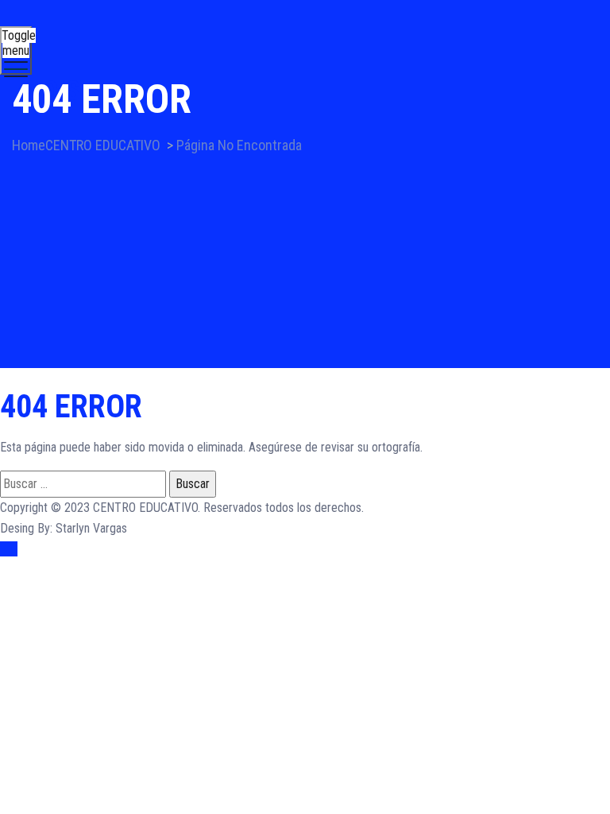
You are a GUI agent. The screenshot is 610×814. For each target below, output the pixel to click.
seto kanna (534, 569)
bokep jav (353, 569)
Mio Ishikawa (79, 590)
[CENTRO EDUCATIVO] (303, 38)
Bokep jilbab (237, 569)
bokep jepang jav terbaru (442, 569)
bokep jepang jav (259, 590)
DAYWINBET (31, 610)
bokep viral (299, 569)
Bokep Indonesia (41, 569)
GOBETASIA (29, 631)
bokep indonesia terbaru (144, 569)
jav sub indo (143, 590)
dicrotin (195, 590)
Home (86, 145)
